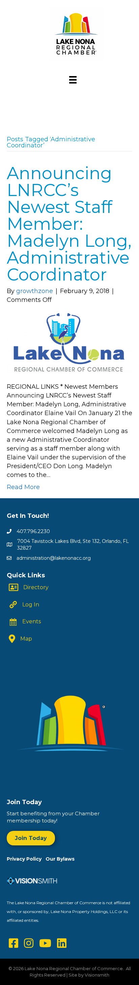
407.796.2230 (33, 531)
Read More (23, 487)
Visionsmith (97, 975)
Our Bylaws (60, 859)
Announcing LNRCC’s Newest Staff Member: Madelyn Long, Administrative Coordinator (69, 224)
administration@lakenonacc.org (54, 558)
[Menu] (73, 80)
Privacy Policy (26, 859)
